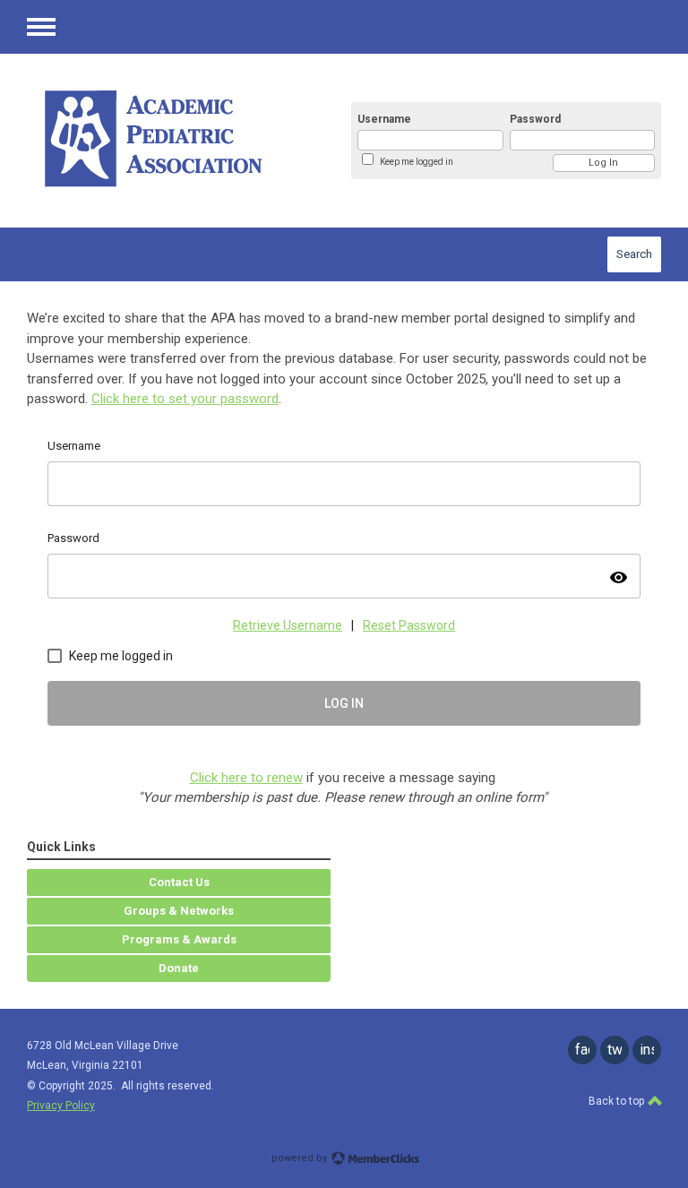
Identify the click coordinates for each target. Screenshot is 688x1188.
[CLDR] (170, 141)
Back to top (618, 1101)
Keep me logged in (416, 162)
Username (384, 119)
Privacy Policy (61, 1105)
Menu (41, 27)
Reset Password (409, 625)
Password (535, 119)
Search (634, 254)
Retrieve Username (287, 625)
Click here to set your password (185, 399)
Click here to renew (246, 778)
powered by (300, 1158)
